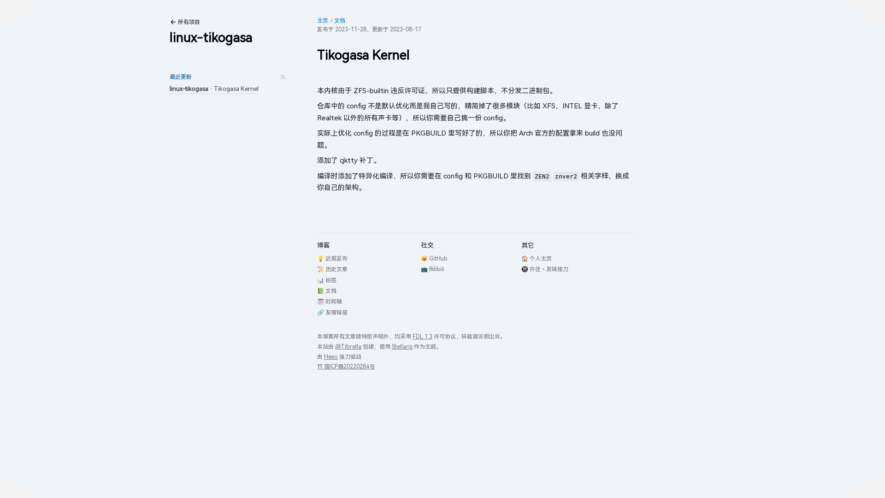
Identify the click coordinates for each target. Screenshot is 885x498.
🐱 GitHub (434, 258)
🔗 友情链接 (332, 312)
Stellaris (402, 346)
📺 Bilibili (432, 269)
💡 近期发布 (332, 258)
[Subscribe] (283, 77)
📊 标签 (326, 280)
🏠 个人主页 (536, 258)
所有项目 (189, 22)
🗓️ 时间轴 (329, 301)
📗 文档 (326, 291)
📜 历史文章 (332, 269)
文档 (339, 20)
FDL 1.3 (422, 336)
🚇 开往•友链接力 (544, 269)
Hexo (331, 357)
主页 (322, 20)
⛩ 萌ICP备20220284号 (346, 366)
